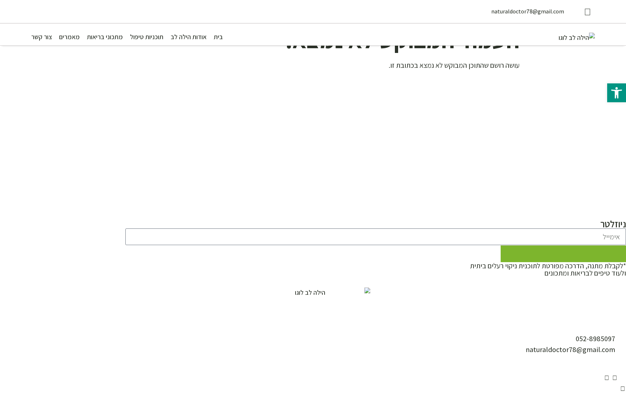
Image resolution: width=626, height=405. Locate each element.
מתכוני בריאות (105, 37)
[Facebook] (607, 378)
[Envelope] (622, 378)
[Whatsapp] (622, 388)
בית (218, 37)
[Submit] (563, 253)
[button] (616, 92)
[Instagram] (615, 378)
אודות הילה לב (188, 37)
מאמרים (69, 37)
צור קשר (41, 37)
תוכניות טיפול (146, 37)
